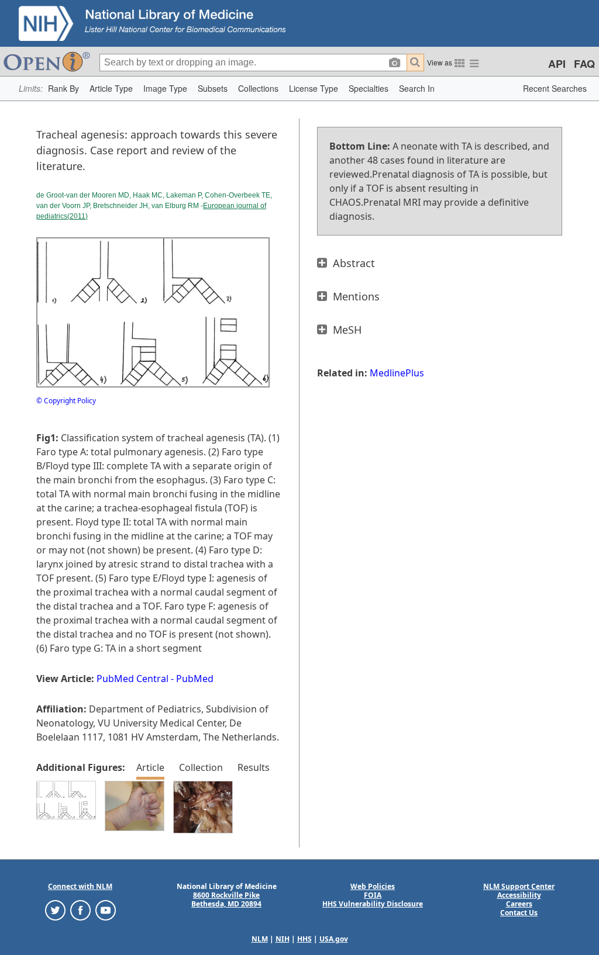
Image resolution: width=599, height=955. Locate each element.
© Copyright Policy (66, 401)
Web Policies (372, 886)
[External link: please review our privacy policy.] (55, 910)
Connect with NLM (80, 886)
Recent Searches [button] (555, 88)
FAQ (584, 63)
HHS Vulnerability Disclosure (372, 904)
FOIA (372, 895)
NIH (283, 939)
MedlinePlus (397, 372)
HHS (304, 939)
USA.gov (333, 939)
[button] (63, 89)
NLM (260, 939)
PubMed (195, 678)
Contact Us (519, 913)
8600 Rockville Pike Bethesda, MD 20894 (226, 899)
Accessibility (519, 895)
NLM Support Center (519, 886)
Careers (519, 904)
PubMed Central (132, 678)
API (557, 63)
